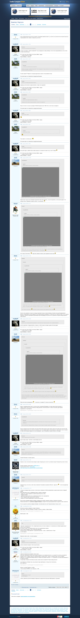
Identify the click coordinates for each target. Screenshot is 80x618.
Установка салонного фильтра (38, 610)
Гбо (64, 610)
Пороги (17, 611)
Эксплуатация (21, 18)
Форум (16, 18)
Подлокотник (27, 607)
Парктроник (35, 611)
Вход (68, 1)
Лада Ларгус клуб (13, 616)
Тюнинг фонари (20, 610)
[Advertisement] (39, 30)
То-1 (38, 611)
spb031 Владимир (15, 488)
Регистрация (63, 1)
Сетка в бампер (55, 607)
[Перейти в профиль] (15, 51)
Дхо (11, 607)
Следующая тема (33, 587)
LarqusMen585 (15, 44)
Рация (14, 610)
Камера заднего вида (48, 607)
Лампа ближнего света (14, 612)
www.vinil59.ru (32, 466)
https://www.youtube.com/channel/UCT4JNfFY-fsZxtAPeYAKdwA (31, 467)
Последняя (44, 24)
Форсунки (43, 611)
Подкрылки (58, 611)
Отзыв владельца (54, 611)
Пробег (34, 607)
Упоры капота (26, 610)
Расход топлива (22, 607)
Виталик (15, 34)
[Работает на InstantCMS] (66, 617)
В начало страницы (14, 584)
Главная (12, 18)
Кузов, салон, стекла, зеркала (30, 18)
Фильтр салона (54, 610)
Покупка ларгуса (66, 607)
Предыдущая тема (25, 587)
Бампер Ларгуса (40, 18)
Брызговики (49, 610)
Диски (59, 607)
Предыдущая (22, 24)
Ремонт (67, 611)
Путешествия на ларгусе (16, 607)
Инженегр (15, 551)
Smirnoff (15, 459)
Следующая (39, 24)
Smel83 (15, 58)
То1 (52, 607)
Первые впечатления (42, 607)
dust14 (15, 520)
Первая (17, 24)
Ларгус (16, 610)
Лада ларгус (20, 611)
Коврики (30, 610)
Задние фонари (45, 610)
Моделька (40, 611)
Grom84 (15, 157)
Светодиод (26, 611)
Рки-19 (23, 611)
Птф (23, 610)
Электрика (61, 607)
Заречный (15, 203)
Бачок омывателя (26, 612)
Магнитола (30, 607)
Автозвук (14, 611)
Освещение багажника (60, 610)
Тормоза (32, 610)
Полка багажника (62, 611)
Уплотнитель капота (21, 612)
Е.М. (15, 506)
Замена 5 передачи (48, 611)
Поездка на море (30, 611)
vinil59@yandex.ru (36, 465)
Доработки (36, 607)
